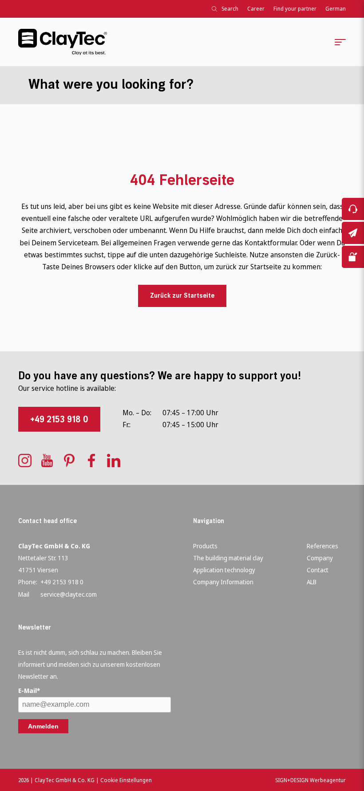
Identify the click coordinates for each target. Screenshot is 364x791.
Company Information (223, 582)
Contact (317, 570)
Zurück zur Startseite (182, 295)
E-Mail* (29, 690)
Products (205, 546)
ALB (312, 582)
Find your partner (295, 8)
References (322, 546)
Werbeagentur (328, 780)
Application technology (224, 570)
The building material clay (228, 558)
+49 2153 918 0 (59, 419)
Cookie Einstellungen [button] (126, 780)
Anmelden (43, 726)
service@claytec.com (68, 594)
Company (320, 558)
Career (256, 8)
